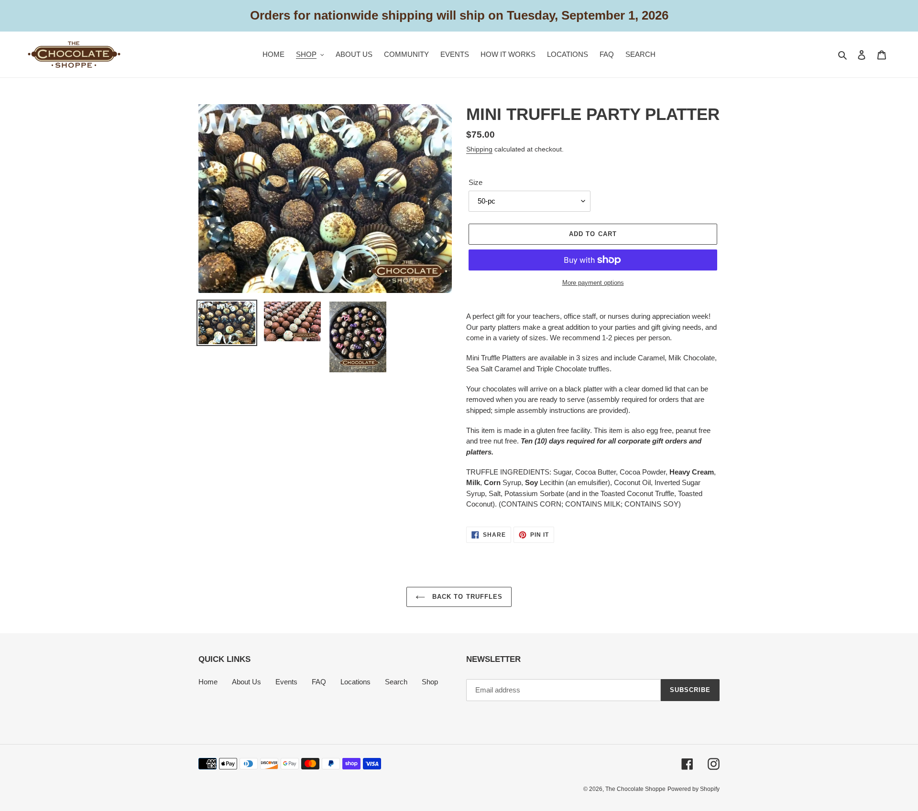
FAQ (319, 682)
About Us (246, 682)
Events (286, 682)
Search (396, 682)
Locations (355, 682)
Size (475, 182)
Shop (430, 682)
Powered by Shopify (693, 789)
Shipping (479, 149)
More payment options (593, 282)
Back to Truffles (466, 596)
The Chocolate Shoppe (635, 789)
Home (208, 682)
